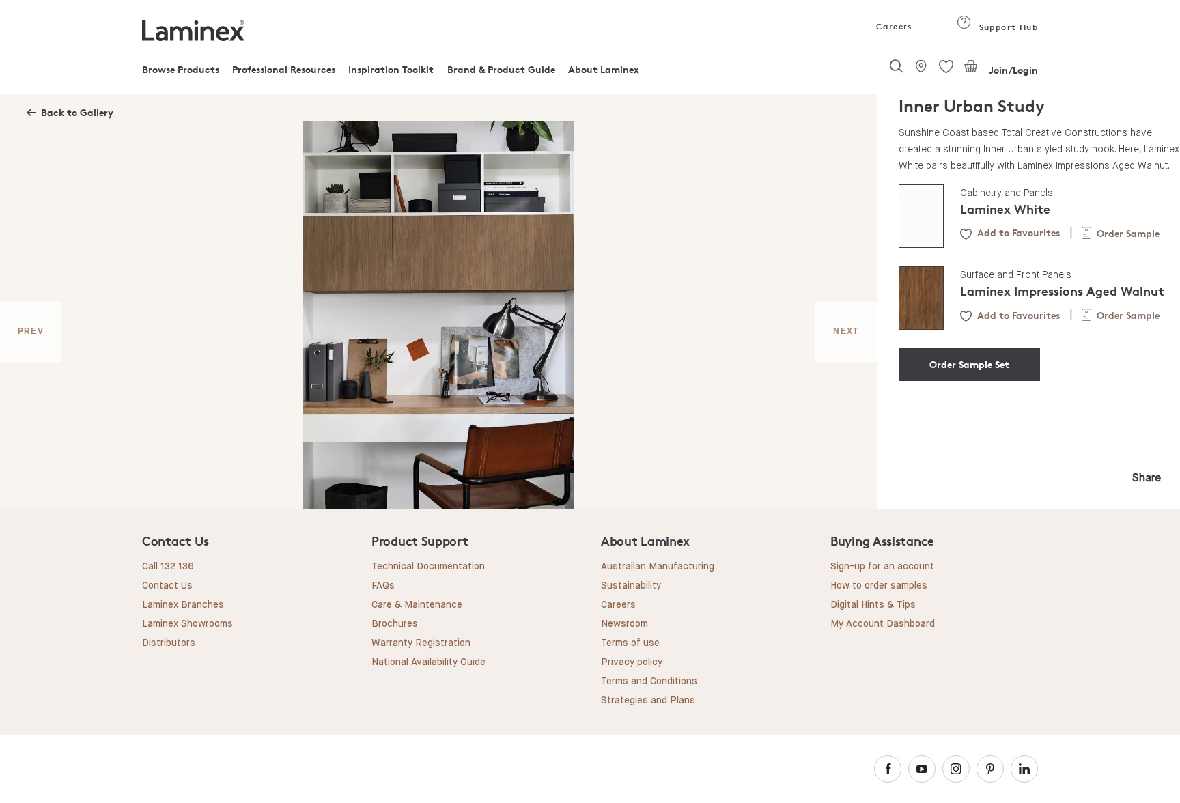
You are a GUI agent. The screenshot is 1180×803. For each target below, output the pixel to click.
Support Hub (1007, 27)
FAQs (383, 586)
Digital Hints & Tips (873, 605)
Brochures (394, 624)
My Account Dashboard (882, 624)
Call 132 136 (168, 567)
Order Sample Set (969, 364)
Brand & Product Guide (501, 69)
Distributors (168, 643)
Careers (893, 26)
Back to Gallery (77, 112)
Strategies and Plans (648, 700)
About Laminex (603, 69)
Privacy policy (631, 662)
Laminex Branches (183, 605)
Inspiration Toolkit (391, 69)
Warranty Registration (420, 643)
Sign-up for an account (882, 567)
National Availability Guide (428, 662)
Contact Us (167, 586)
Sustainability (631, 586)
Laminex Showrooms (187, 624)
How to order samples (878, 586)
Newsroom (624, 624)
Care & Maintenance (416, 605)
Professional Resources (283, 69)
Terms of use (630, 643)
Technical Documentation (428, 567)
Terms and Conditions (649, 681)
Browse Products (180, 69)
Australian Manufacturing (657, 567)
